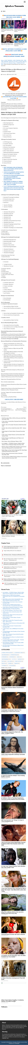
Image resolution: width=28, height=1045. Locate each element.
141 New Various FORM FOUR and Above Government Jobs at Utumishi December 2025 (14, 457)
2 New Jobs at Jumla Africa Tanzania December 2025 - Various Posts (12, 621)
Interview (11, 656)
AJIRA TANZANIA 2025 (18, 60)
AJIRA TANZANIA (8, 60)
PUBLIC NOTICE (18, 661)
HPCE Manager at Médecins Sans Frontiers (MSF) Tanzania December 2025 (13, 643)
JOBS (25, 60)
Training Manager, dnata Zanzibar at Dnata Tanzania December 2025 (13, 632)
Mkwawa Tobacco (13, 63)
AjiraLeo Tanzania (12, 1042)
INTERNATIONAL (14, 654)
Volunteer (11, 665)
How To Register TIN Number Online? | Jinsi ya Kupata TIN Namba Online (14, 571)
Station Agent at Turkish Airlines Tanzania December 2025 (12, 618)
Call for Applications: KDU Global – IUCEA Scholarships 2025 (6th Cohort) (13, 547)
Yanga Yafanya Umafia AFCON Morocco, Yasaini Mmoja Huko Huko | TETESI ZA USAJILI (13, 608)
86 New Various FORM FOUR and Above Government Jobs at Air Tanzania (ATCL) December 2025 (14, 447)
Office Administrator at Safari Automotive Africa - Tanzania (20, 410)
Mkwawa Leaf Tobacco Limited (15, 61)
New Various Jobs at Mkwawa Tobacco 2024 (12, 441)
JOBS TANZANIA (5, 61)
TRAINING (16, 663)
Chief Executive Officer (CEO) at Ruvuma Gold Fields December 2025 (12, 615)
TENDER (9, 663)
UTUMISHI (4, 665)
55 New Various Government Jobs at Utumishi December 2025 (12, 602)
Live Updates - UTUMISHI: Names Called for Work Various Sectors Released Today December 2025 (13, 444)
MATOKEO (20, 659)
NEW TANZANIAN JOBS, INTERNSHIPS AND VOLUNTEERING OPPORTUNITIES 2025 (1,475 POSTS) (13, 169)
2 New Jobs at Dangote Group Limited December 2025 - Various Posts (13, 635)
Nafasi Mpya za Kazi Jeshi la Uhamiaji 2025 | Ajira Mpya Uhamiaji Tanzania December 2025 (14, 450)
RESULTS (3, 663)
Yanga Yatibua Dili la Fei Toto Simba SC (12, 550)
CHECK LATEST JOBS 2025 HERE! (14, 399)
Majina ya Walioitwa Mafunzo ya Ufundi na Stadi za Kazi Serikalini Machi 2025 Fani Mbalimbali (14, 579)
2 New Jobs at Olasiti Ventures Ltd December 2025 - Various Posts (14, 623)
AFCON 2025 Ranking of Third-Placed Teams (12, 610)
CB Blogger (17, 1043)
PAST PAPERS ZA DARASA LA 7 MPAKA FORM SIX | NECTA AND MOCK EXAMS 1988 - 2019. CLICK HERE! (13, 183)
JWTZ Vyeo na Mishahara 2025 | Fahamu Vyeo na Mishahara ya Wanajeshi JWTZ (15, 563)
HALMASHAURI (4, 654)
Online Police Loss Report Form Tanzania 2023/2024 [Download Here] (13, 567)
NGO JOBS (9, 661)
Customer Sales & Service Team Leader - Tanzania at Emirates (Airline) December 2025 (13, 640)
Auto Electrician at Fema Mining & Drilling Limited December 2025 (13, 646)
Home (2, 60)
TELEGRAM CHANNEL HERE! (16, 56)
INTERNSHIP (4, 656)
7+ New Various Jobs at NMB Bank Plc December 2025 (13, 629)
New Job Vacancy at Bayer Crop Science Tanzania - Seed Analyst (15, 575)
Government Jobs (18, 652)
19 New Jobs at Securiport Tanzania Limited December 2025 (12, 626)
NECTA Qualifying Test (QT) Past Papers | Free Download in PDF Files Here (15, 584)
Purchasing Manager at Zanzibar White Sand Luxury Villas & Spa (7, 410)
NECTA (3, 661)
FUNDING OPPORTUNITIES (7, 652)
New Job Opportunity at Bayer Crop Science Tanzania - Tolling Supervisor (13, 559)
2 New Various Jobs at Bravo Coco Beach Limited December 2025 (13, 637)
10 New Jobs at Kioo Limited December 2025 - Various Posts (12, 612)
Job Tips (13, 659)
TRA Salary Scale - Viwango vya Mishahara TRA (14, 554)
